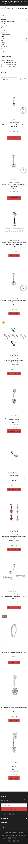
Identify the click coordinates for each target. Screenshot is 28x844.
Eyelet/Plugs (4, 32)
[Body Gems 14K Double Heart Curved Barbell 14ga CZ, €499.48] (14, 396)
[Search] (13, 8)
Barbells (3, 23)
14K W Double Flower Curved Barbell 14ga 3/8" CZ (14, 708)
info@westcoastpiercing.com (14, 4)
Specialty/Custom (5, 46)
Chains (2, 28)
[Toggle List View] (25, 79)
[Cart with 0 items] (16, 8)
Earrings (3, 30)
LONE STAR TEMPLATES (10, 835)
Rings (2, 44)
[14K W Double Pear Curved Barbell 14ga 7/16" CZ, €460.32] (14, 743)
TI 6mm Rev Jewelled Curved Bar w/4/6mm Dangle (14, 361)
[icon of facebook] (2, 814)
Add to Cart (14, 255)
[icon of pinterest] (7, 814)
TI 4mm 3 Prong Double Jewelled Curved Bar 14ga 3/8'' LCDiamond (13, 243)
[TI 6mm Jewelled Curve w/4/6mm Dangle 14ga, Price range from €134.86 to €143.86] (14, 512)
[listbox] (9, 79)
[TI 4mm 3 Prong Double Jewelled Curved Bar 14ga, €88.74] (14, 101)
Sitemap (21, 832)
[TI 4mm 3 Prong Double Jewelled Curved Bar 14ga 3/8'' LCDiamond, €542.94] (14, 220)
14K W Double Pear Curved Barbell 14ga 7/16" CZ (14, 765)
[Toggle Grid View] (21, 79)
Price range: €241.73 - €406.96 (8, 62)
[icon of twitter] (5, 814)
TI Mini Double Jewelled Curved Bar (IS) (14, 596)
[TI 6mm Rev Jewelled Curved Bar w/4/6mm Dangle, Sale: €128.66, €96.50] (14, 336)
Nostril (2, 40)
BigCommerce (23, 835)
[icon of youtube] (10, 814)
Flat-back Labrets (5, 34)
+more (18, 473)
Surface (3, 49)
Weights (3, 51)
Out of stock (14, 662)
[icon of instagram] (13, 814)
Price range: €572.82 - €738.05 (8, 67)
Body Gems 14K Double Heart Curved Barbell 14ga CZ (14, 418)
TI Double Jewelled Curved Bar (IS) (14, 478)
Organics (3, 42)
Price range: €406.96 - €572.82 (8, 64)
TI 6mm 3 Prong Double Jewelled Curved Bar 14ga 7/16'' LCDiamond (14, 301)
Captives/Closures (5, 25)
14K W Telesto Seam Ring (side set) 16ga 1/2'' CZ (14, 653)
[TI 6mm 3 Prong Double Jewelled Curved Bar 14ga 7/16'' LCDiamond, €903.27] (14, 278)
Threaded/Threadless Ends (8, 21)
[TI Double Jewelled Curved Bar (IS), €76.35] (14, 454)
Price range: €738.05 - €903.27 (8, 69)
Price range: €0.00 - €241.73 (8, 60)
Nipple (2, 38)
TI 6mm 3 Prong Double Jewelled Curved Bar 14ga (14, 185)
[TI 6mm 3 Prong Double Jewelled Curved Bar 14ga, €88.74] (14, 160)
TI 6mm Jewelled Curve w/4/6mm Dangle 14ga (14, 537)
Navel (2, 36)
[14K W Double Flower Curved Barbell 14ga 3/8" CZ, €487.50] (14, 685)
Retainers (3, 19)
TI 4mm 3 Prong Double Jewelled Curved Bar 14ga (13, 125)
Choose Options (14, 138)
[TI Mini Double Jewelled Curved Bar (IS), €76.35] (14, 572)
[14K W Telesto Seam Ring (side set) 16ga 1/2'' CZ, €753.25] (14, 630)
